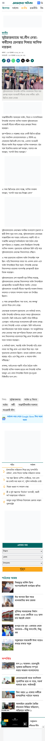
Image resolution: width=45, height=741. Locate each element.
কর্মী (13, 405)
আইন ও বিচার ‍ (31, 400)
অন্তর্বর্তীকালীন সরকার (28, 405)
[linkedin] (18, 61)
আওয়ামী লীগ (8, 410)
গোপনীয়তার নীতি (33, 726)
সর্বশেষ (32, 465)
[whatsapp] (13, 61)
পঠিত (12, 465)
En (39, 3)
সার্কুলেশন (33, 721)
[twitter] (23, 61)
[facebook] (8, 61)
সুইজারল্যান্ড (15, 400)
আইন (5, 405)
